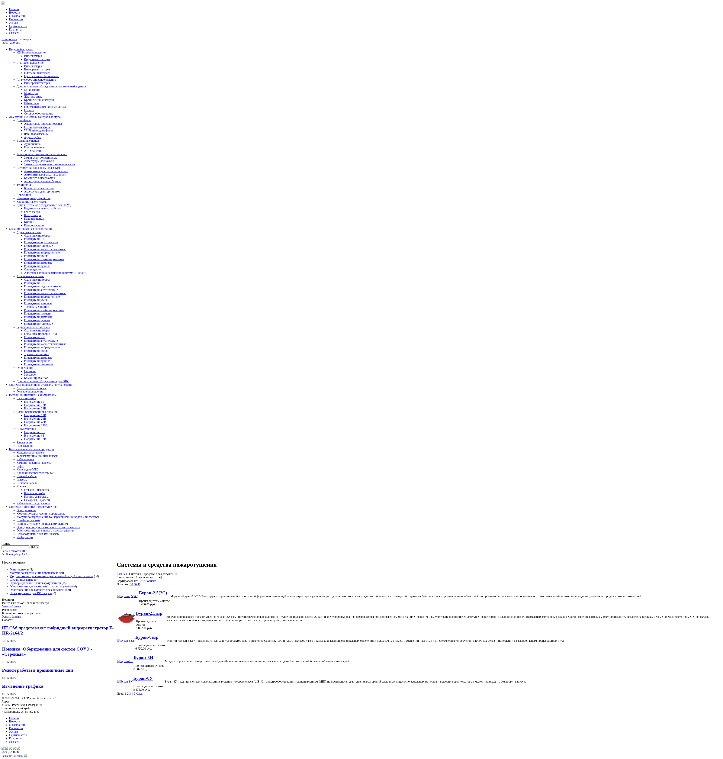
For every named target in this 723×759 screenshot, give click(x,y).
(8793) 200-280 (11, 42)
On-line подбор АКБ (14, 554)
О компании (17, 16)
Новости (14, 12)
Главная (14, 9)
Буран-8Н (143, 657)
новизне (151, 581)
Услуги (13, 22)
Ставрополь (9, 39)
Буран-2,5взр (149, 613)
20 (131, 584)
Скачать (14, 32)
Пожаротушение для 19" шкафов (31, 593)
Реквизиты (16, 19)
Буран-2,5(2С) (153, 592)
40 (138, 584)
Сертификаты (18, 26)
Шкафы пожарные (21, 579)
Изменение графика (22, 686)
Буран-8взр (146, 637)
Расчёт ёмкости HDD (15, 551)
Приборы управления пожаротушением (35, 583)
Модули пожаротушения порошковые (34, 572)
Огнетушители (19, 569)
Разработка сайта (12, 755)
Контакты (15, 29)
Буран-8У (143, 678)
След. (139, 693)
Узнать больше (11, 606)
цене (142, 581)
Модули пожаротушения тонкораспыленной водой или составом (51, 576)
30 (135, 584)
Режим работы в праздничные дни (37, 670)
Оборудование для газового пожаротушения (38, 589)
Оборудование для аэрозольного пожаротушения (41, 586)
